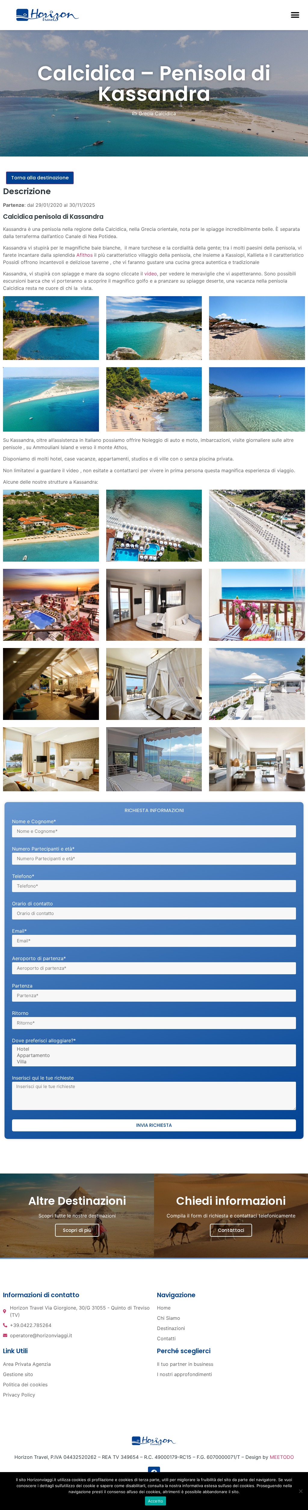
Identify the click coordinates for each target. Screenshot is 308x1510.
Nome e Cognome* (34, 821)
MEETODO (282, 1457)
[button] (295, 15)
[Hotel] (153, 1049)
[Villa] (153, 1062)
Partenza (22, 986)
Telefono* (23, 876)
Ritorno (20, 1013)
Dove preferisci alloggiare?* (44, 1040)
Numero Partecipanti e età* (43, 849)
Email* (19, 931)
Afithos (84, 255)
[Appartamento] (153, 1055)
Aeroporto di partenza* (39, 958)
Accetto (155, 1501)
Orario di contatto (32, 904)
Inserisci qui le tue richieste (43, 1078)
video (150, 274)
